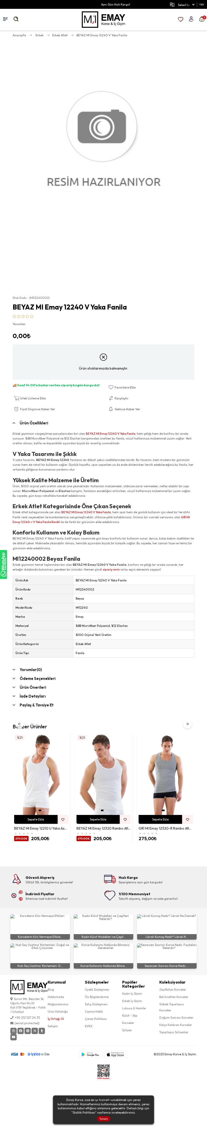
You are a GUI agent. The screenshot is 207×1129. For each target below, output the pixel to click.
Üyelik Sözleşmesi (97, 989)
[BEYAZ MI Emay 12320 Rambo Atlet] (103, 774)
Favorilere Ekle (63, 819)
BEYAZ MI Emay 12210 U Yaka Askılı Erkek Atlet (41, 828)
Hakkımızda (56, 997)
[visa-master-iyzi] (33, 1054)
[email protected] (27, 1023)
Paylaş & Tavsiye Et (37, 705)
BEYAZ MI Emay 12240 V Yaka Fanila (110, 433)
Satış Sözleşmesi (96, 1004)
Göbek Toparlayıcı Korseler (171, 1007)
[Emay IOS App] (116, 1054)
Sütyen (127, 1030)
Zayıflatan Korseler (172, 989)
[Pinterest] (27, 1031)
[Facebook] (20, 1031)
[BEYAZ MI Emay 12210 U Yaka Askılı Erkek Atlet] (41, 774)
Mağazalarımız (58, 1004)
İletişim (53, 1026)
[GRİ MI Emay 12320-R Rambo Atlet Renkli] (166, 774)
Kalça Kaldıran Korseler (175, 1025)
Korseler (128, 1023)
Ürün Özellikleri (34, 423)
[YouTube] (13, 1037)
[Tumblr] (42, 1031)
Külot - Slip (129, 1015)
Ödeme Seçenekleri (38, 678)
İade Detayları (33, 696)
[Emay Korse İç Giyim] (103, 19)
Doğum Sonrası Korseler (176, 1017)
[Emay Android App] (91, 1054)
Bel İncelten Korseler (173, 997)
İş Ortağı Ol (56, 1019)
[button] (40, 810)
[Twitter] (35, 1031)
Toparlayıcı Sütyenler (173, 1032)
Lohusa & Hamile (134, 1008)
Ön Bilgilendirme (97, 997)
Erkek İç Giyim (132, 1001)
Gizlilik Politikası (84, 1112)
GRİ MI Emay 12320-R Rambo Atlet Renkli (166, 828)
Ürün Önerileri (33, 687)
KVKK (89, 1026)
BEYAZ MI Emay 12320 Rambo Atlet (103, 828)
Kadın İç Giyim (132, 993)
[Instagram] (13, 1031)
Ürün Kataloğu (58, 1011)
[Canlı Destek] (3, 564)
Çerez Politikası (96, 1019)
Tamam (103, 1118)
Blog (51, 989)
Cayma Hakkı (94, 1011)
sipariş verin (111, 569)
